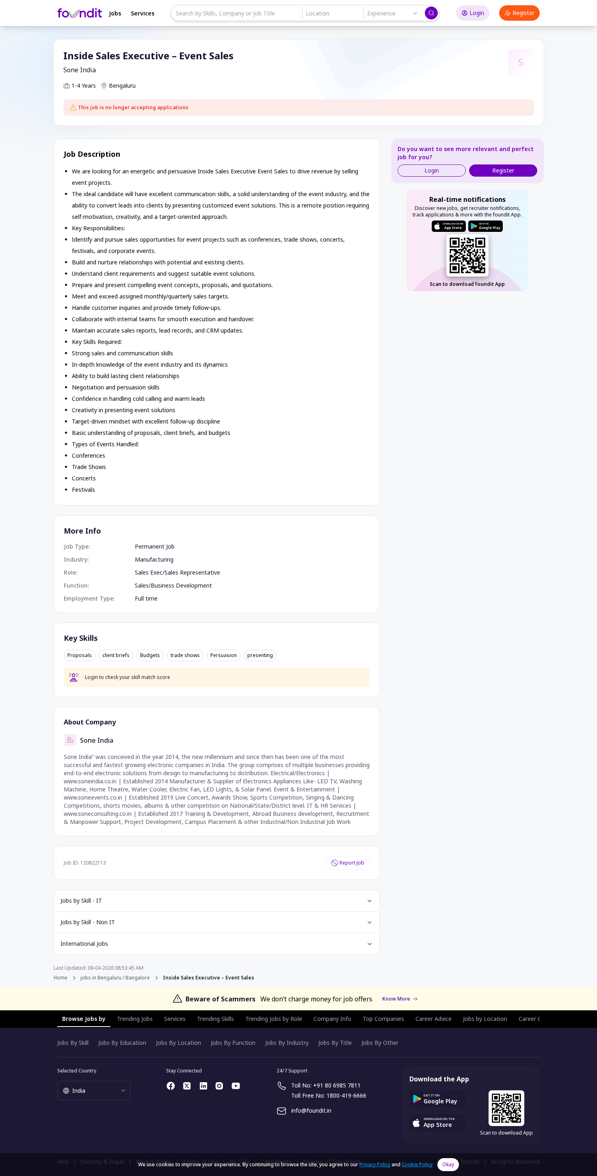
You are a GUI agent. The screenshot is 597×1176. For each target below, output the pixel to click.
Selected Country (76, 1070)
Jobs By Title (335, 1042)
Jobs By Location (178, 1042)
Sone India (79, 69)
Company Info (332, 1019)
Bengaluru (122, 85)
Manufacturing (154, 559)
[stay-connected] (171, 1086)
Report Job (352, 862)
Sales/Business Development (173, 585)
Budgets (150, 655)
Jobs (115, 13)
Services (142, 13)
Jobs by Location (485, 1019)
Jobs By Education (122, 1042)
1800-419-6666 (346, 1095)
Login (476, 13)
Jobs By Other (379, 1042)
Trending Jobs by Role (273, 1019)
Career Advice (433, 1019)
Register (523, 13)
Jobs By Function (233, 1042)
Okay (448, 1164)
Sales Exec (148, 572)
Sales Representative (192, 572)
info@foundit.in (311, 1110)
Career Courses (539, 1019)
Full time (146, 598)
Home (60, 977)
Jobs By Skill (73, 1042)
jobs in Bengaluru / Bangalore (115, 978)
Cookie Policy (417, 1164)
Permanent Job (155, 546)
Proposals (79, 655)
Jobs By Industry (287, 1042)
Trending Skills (215, 1019)
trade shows (185, 655)
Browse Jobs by (84, 1019)
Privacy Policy (374, 1164)
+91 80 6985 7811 (337, 1085)
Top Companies (383, 1019)
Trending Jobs (135, 1019)
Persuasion (223, 655)
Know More (396, 999)
